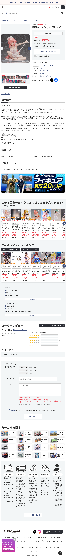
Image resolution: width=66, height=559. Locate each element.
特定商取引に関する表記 (35, 547)
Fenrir (49, 73)
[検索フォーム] (59, 7)
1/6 (41, 68)
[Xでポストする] (52, 80)
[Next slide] (29, 48)
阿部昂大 (42, 73)
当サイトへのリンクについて (53, 547)
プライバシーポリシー (20, 547)
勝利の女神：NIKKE (12, 296)
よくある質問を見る (32, 515)
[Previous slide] (2, 223)
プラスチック (44, 71)
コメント (8, 384)
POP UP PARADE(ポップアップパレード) (19, 311)
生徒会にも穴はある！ (47, 76)
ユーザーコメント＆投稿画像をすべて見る (51, 325)
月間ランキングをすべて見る (29, 249)
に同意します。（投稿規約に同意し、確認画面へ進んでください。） (34, 410)
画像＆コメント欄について (20, 330)
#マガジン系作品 (5, 94)
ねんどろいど (10, 306)
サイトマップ (33, 552)
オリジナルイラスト (12, 290)
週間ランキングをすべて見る (10, 249)
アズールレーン (11, 293)
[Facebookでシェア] (56, 80)
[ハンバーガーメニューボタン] (63, 7)
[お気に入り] (53, 7)
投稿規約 (13, 410)
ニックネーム (9, 378)
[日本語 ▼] (49, 7)
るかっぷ (9, 309)
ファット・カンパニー (47, 65)
